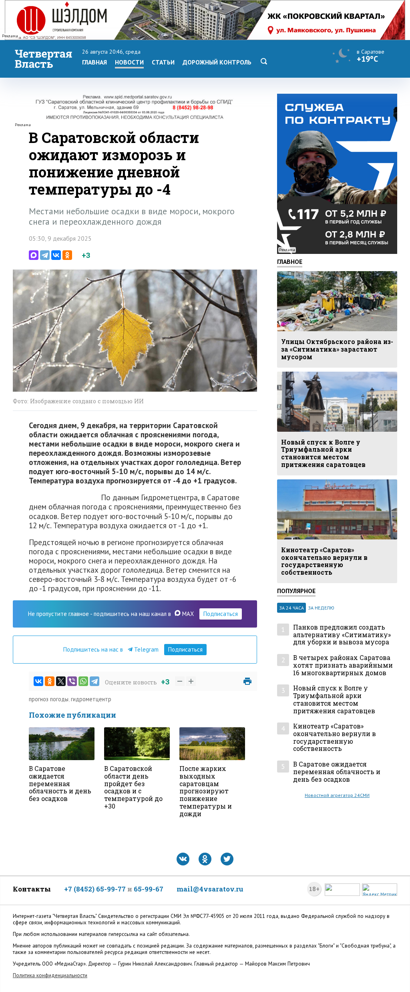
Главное (289, 262)
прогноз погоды (48, 699)
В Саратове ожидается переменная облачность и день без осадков (336, 772)
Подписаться (220, 614)
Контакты (32, 888)
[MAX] (33, 255)
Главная (94, 62)
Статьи (163, 62)
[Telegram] (45, 255)
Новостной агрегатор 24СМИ (337, 795)
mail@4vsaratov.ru (210, 888)
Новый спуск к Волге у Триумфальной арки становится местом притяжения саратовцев (334, 699)
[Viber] (72, 681)
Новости (129, 62)
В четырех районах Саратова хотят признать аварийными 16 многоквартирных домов (343, 665)
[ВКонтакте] (56, 255)
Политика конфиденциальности (50, 975)
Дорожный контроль (217, 62)
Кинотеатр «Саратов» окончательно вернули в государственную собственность (334, 737)
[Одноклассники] (67, 255)
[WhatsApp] (83, 681)
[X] (61, 681)
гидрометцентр (91, 699)
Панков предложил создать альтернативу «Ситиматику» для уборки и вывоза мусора (342, 635)
